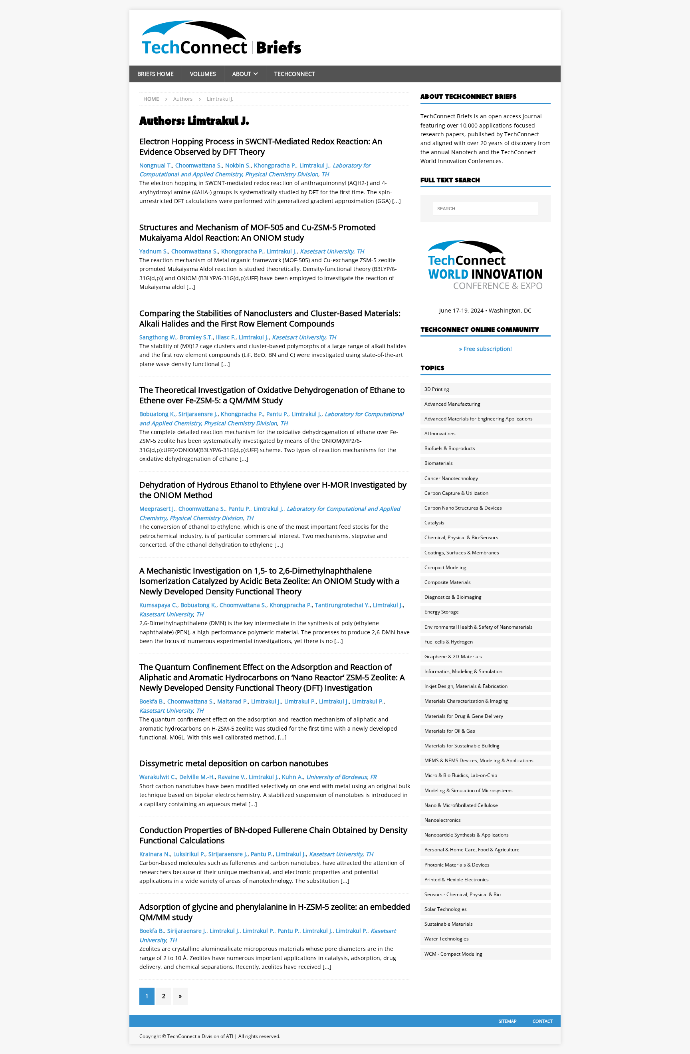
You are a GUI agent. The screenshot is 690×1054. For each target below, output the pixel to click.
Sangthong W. (157, 337)
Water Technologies (446, 938)
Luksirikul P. (189, 854)
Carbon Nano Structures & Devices (463, 507)
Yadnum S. (153, 251)
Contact (543, 1021)
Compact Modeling (445, 567)
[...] (396, 201)
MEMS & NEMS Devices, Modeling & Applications (478, 760)
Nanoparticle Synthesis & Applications (466, 834)
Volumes (203, 74)
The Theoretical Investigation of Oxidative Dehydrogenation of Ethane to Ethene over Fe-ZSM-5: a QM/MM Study (272, 395)
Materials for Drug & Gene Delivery (463, 716)
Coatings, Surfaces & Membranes (461, 552)
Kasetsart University (326, 251)
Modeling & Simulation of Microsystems (468, 790)
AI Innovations (440, 433)
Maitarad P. (232, 701)
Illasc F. (226, 337)
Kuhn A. (292, 777)
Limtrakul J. (314, 165)
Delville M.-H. (197, 777)
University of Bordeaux (336, 777)
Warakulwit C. (157, 777)
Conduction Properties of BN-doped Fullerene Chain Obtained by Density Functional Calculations (273, 835)
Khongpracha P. (275, 165)
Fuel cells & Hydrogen (448, 641)
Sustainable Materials (448, 924)
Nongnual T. (155, 165)
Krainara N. (154, 854)
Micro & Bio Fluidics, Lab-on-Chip (460, 775)
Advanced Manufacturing (452, 403)
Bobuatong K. (157, 414)
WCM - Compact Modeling (453, 953)
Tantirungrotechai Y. (342, 605)
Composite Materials (447, 582)
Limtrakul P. (300, 701)
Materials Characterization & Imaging (466, 700)
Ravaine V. (232, 777)
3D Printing (436, 389)
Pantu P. (277, 414)
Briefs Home (155, 74)
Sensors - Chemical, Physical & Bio (462, 894)
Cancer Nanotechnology (451, 478)
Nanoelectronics (442, 820)
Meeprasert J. (157, 508)
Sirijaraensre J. (198, 414)
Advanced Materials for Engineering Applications (478, 418)
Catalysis (434, 522)
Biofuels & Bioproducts (449, 448)
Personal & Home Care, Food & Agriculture (471, 849)
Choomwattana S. (198, 165)
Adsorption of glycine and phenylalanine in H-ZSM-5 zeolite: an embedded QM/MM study (274, 911)
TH (325, 174)
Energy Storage (441, 611)
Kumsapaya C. (158, 605)
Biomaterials (438, 463)
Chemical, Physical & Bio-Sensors (461, 537)
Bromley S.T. (196, 337)
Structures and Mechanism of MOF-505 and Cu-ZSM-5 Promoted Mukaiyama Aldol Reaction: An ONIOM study (257, 232)
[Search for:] (485, 208)
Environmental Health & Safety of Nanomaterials (478, 627)
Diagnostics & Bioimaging (453, 597)
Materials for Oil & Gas (449, 730)
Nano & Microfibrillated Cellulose (461, 805)
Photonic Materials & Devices (457, 864)
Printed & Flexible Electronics (456, 879)
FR (373, 777)
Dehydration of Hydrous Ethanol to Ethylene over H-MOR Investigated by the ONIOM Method (272, 489)
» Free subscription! (485, 349)
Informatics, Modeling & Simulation (463, 671)
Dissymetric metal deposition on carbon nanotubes (234, 763)
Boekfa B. (151, 701)
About (241, 74)
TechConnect (294, 74)
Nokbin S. (238, 165)
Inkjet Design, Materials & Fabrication (466, 686)
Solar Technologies (445, 909)
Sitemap (508, 1021)
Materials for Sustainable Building (462, 745)
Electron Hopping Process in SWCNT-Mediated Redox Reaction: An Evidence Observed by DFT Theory (260, 146)
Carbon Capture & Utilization (456, 493)
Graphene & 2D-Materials (453, 656)
